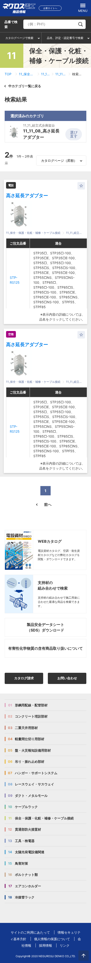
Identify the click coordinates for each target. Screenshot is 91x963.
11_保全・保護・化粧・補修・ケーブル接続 (27, 74)
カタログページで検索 (19, 38)
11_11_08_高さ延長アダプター (60, 74)
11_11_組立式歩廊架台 (45, 74)
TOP (8, 74)
